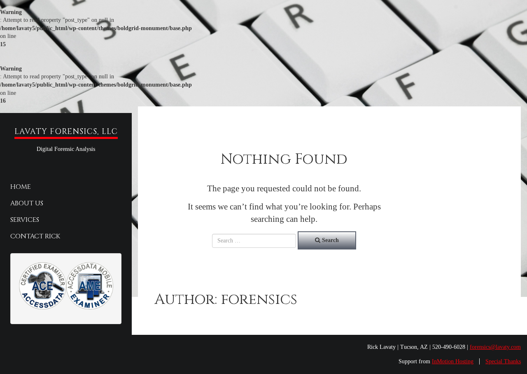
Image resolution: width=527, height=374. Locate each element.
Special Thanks (503, 361)
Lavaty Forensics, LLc (66, 131)
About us (26, 203)
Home (20, 186)
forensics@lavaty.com (495, 347)
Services (24, 219)
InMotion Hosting (452, 361)
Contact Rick (35, 236)
